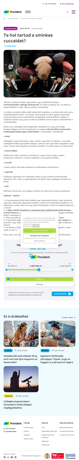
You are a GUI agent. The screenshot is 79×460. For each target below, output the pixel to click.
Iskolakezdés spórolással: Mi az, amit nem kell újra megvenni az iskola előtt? (21, 359)
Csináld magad (12, 18)
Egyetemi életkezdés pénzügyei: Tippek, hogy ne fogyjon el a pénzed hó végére (57, 359)
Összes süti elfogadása (39, 230)
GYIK (43, 428)
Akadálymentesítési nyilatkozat (48, 436)
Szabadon (8, 396)
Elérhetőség (45, 445)
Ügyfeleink (45, 441)
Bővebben (36, 226)
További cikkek (67, 317)
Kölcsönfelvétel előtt (66, 428)
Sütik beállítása (39, 241)
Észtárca (8, 350)
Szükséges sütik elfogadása (39, 236)
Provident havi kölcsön (67, 435)
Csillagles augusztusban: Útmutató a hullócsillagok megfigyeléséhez (18, 404)
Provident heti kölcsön (67, 431)
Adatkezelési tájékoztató (49, 431)
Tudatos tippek (28, 439)
